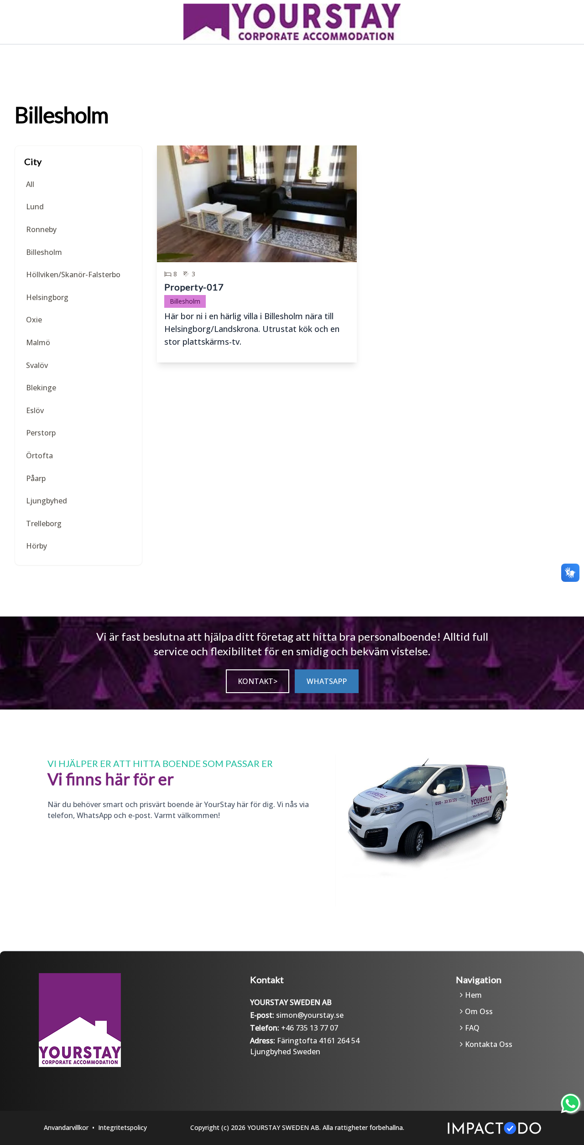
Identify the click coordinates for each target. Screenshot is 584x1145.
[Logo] (110, 1020)
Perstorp (41, 433)
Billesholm (44, 252)
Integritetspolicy (122, 1127)
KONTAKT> (257, 681)
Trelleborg (44, 523)
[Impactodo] (494, 1128)
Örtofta (39, 456)
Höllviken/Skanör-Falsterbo (73, 274)
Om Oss (479, 1011)
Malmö (38, 342)
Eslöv (35, 410)
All (30, 184)
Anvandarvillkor (66, 1127)
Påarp (36, 478)
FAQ (472, 1028)
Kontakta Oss (488, 1044)
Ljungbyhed (46, 501)
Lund (35, 207)
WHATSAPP (327, 681)
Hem (473, 995)
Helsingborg (47, 297)
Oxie (34, 320)
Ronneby (41, 229)
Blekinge (41, 388)
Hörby (36, 546)
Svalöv (37, 365)
